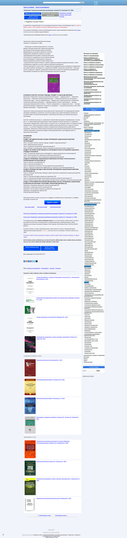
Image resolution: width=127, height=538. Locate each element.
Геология (87, 314)
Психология (88, 169)
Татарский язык (89, 222)
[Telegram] (32, 261)
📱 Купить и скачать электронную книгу (32, 17)
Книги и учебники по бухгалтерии (94, 64)
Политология (88, 145)
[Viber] (30, 261)
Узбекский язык (89, 224)
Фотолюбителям (89, 286)
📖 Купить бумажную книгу (32, 13)
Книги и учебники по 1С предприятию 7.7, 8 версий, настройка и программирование (93, 59)
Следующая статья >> (61, 515)
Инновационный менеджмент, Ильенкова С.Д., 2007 (50, 398)
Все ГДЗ (86, 117)
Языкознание (88, 256)
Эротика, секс (88, 346)
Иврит (86, 250)
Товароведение (89, 280)
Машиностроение (89, 320)
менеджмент (45, 268)
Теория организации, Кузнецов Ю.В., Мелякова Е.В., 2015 (52, 317)
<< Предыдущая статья (44, 515)
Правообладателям (55, 207)
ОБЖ (86, 164)
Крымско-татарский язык (91, 227)
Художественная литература (92, 160)
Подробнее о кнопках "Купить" (35, 21)
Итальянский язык (90, 213)
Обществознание (89, 183)
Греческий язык (89, 236)
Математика (88, 132)
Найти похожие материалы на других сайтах (50, 14)
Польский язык (89, 240)
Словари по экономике (90, 89)
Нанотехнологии (89, 293)
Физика (87, 137)
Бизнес (87, 277)
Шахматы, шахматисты (91, 327)
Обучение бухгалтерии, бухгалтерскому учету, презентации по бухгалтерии (94, 78)
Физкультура (88, 176)
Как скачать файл (29, 207)
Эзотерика (87, 284)
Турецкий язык (89, 233)
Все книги (86, 357)
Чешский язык (88, 243)
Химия (86, 141)
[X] (37, 261)
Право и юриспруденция (91, 173)
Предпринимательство (91, 279)
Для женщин (88, 321)
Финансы (87, 273)
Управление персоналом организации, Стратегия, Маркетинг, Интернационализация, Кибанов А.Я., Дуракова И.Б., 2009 (53, 442)
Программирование (90, 328)
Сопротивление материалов (92, 202)
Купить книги (52, 202)
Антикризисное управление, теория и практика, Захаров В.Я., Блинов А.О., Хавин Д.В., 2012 (56, 337)
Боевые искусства (90, 353)
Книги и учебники (88, 127)
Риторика (87, 162)
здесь (78, 30)
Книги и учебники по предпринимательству (90, 69)
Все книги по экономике (91, 53)
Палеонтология (89, 185)
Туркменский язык (90, 261)
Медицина (87, 330)
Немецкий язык (89, 211)
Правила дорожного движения (93, 155)
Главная (86, 113)
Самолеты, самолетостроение (93, 298)
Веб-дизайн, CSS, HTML (91, 340)
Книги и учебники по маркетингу (93, 66)
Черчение (87, 168)
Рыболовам (88, 344)
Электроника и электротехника (93, 289)
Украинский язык (89, 217)
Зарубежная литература (91, 191)
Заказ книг (87, 316)
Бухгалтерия (88, 275)
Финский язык (88, 254)
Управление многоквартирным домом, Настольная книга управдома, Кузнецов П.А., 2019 (57, 298)
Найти (85, 360)
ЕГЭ (85, 119)
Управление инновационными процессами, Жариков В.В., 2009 (53, 498)
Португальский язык (90, 241)
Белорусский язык (90, 218)
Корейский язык (89, 225)
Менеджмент (88, 268)
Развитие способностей (91, 325)
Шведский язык (89, 245)
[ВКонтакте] (24, 261)
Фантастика (88, 337)
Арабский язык (89, 231)
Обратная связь (88, 362)
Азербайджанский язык (91, 229)
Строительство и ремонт (91, 303)
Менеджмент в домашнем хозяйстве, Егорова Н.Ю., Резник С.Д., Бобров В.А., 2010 (57, 418)
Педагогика (88, 153)
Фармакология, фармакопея (92, 291)
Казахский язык (89, 234)
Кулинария (88, 351)
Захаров (52, 268)
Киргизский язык (89, 259)
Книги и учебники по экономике (93, 74)
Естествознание (89, 189)
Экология (87, 180)
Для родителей (89, 196)
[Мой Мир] (28, 261)
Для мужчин (88, 342)
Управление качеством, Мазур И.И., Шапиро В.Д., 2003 (51, 461)
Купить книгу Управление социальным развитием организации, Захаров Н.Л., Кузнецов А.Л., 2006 (50, 213)
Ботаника (87, 159)
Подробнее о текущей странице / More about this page (65, 14)
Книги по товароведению (91, 55)
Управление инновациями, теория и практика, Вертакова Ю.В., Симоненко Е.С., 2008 (58, 479)
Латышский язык (89, 238)
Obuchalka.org (27, 535)
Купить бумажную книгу (32, 247)
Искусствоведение (90, 148)
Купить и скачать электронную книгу (49, 247)
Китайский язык (89, 252)
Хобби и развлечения (90, 287)
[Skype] (34, 261)
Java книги (87, 318)
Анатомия (87, 157)
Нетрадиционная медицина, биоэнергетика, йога (92, 335)
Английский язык (89, 206)
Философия (88, 171)
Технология (88, 150)
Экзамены (86, 121)
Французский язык (90, 208)
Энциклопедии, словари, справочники (94, 355)
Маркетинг (87, 270)
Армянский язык (89, 220)
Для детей (87, 146)
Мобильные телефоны (91, 301)
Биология (87, 143)
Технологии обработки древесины (94, 309)
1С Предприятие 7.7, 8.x (91, 339)
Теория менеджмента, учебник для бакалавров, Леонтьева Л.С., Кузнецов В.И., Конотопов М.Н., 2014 (58, 278)
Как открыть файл (42, 207)
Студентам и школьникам (91, 192)
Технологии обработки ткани (92, 305)
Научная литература (90, 198)
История (87, 166)
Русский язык (88, 134)
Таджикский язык (89, 264)
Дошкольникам (89, 129)
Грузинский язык (89, 257)
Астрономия (88, 175)
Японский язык (89, 247)
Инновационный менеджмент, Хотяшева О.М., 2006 (50, 379)
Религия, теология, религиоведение (94, 182)
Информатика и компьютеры (92, 139)
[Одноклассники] (26, 261)
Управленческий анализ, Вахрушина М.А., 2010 (49, 360)
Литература (88, 136)
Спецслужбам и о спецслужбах (93, 332)
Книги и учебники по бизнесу (92, 62)
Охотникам (88, 299)
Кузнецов (58, 268)
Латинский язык (89, 215)
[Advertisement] (67, 49)
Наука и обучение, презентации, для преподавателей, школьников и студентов (94, 124)
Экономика (88, 271)
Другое (86, 358)
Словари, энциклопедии (91, 347)
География (88, 187)
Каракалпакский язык (90, 263)
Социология (88, 152)
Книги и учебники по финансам (93, 72)
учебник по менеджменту (33, 268)
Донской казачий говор (91, 248)
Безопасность (88, 349)
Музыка (87, 178)
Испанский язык (89, 210)
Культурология (89, 194)
